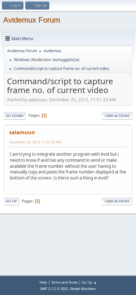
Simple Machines (83, 289)
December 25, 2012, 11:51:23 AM (35, 142)
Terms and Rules (64, 282)
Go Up (11, 201)
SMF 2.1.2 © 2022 (54, 289)
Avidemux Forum (31, 20)
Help (43, 282)
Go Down (14, 115)
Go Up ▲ (89, 282)
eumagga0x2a (65, 59)
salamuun (22, 132)
